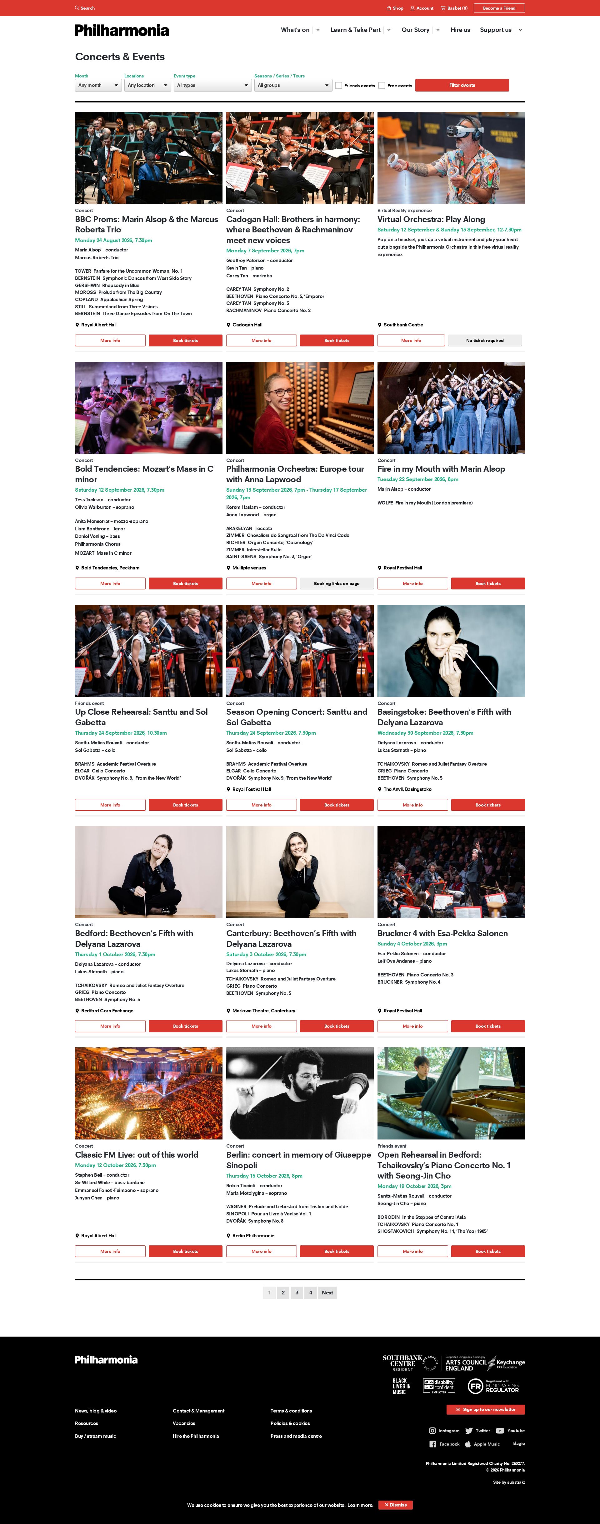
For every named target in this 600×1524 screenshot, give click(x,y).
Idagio (518, 1443)
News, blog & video (96, 1411)
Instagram (449, 1430)
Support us (496, 29)
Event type (184, 76)
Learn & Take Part (356, 29)
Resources (86, 1423)
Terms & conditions (291, 1411)
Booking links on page (337, 583)
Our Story (415, 29)
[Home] (122, 30)
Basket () (456, 8)
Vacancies (184, 1423)
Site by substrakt (509, 1482)
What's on (295, 29)
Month (81, 76)
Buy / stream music (95, 1436)
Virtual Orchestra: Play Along (431, 219)
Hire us (461, 29)
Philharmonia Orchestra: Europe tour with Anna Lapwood (295, 474)
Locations (134, 76)
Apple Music (487, 1444)
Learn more (360, 1505)
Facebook (449, 1444)
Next (327, 1292)
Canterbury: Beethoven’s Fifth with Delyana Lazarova (291, 938)
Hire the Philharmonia (196, 1436)
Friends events (359, 85)
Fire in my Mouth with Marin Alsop (441, 469)
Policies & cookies (290, 1423)
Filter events (462, 85)
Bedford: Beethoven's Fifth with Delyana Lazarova (134, 938)
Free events (400, 85)
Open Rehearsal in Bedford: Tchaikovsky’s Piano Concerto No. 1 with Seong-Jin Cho (444, 1165)
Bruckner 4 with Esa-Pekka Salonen (443, 933)
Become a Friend (499, 8)
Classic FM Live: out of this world (136, 1154)
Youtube (516, 1430)
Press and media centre (296, 1436)
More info (110, 340)
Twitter (483, 1430)
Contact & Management (198, 1411)
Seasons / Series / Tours (279, 76)
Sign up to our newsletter (489, 1409)
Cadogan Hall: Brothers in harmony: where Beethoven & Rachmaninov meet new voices (293, 229)
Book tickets (185, 340)
